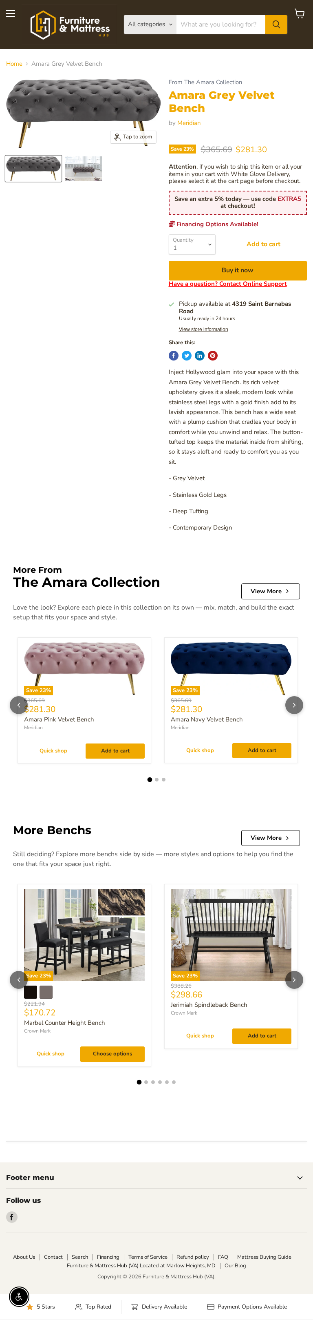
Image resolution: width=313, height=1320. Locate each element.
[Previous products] (19, 705)
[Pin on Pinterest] (213, 356)
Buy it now (237, 270)
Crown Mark (37, 1031)
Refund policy (192, 1257)
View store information (203, 329)
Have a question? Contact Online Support (228, 284)
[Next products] (294, 705)
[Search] (276, 24)
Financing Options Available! (216, 224)
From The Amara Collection (205, 82)
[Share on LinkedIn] (200, 356)
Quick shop (53, 751)
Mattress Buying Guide (264, 1257)
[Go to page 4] (160, 1082)
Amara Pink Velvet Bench (59, 719)
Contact (53, 1257)
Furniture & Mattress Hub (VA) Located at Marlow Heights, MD (141, 1265)
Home (14, 63)
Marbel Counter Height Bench (64, 1023)
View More (266, 591)
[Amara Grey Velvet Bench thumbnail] (33, 169)
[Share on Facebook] (174, 356)
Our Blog (235, 1265)
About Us (24, 1257)
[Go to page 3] (163, 779)
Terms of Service (148, 1257)
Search (80, 1257)
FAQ (223, 1257)
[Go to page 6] (174, 1082)
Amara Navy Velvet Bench (207, 719)
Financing (108, 1257)
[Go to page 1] (149, 779)
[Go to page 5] (167, 1082)
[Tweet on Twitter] (187, 356)
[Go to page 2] (157, 779)
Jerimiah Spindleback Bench (209, 1005)
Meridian (189, 123)
